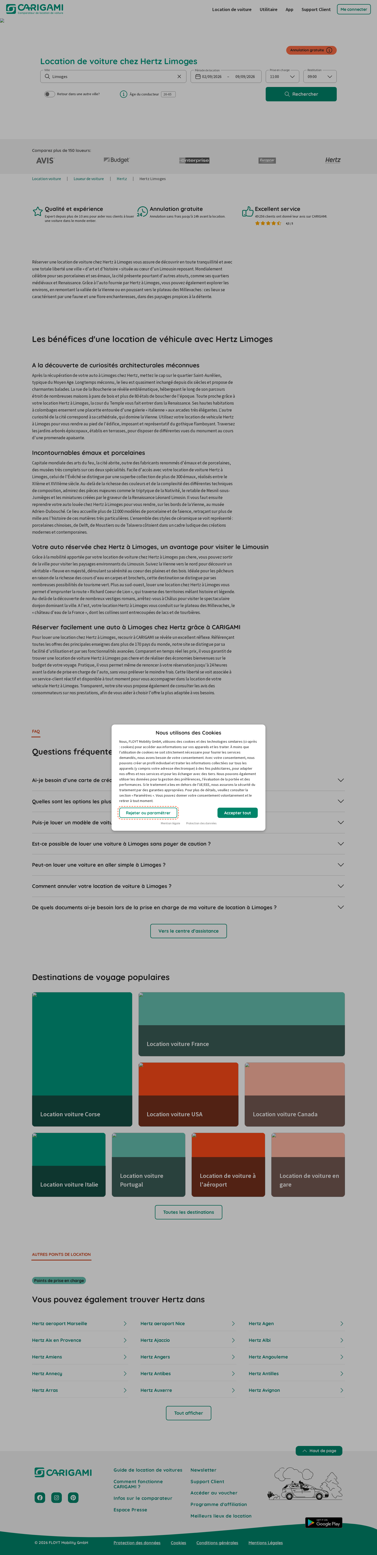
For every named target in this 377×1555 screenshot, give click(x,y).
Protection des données (201, 823)
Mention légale (170, 823)
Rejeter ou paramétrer (148, 812)
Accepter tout (237, 812)
